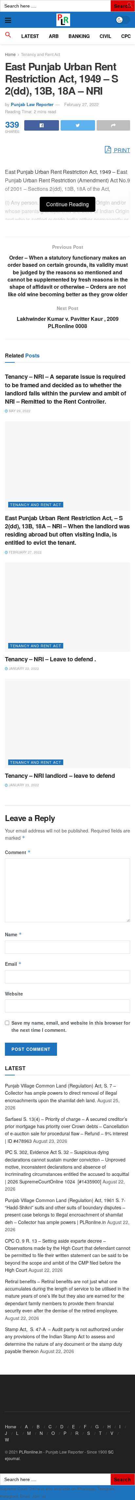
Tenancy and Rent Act (40, 54)
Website (14, 993)
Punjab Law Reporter (32, 104)
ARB (54, 36)
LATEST (30, 36)
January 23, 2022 (23, 785)
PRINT (121, 150)
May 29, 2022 (19, 411)
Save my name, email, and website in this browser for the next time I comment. (70, 1026)
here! (51, 1496)
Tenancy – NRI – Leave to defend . (50, 659)
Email (13, 963)
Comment (18, 852)
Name (13, 934)
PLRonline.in (30, 1451)
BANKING (79, 36)
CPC (126, 36)
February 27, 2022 (81, 104)
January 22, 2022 (23, 668)
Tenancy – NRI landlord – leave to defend (60, 775)
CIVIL (105, 36)
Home (10, 54)
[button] (130, 6)
